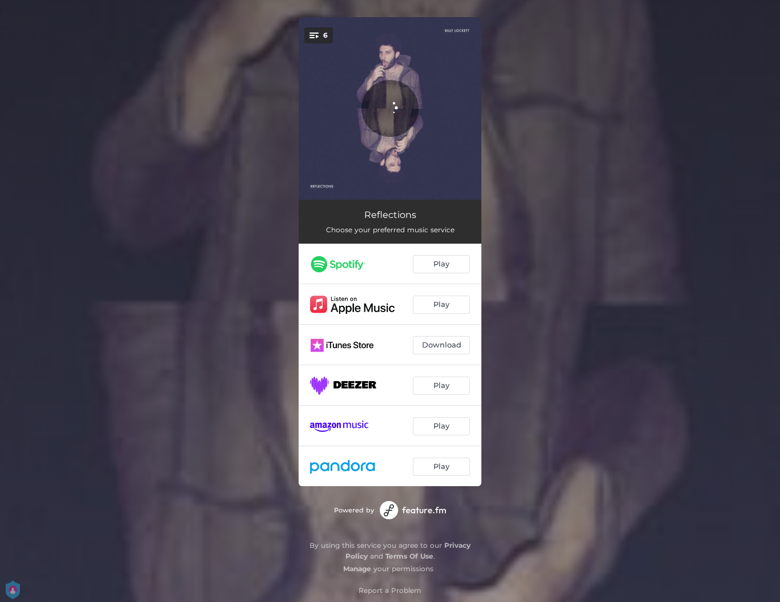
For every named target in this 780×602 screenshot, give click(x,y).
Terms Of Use (409, 556)
